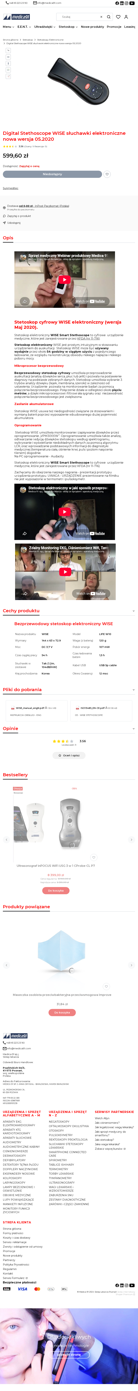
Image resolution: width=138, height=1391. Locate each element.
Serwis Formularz (14, 1278)
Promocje (9, 1251)
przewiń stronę (69, 1354)
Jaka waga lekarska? (107, 1144)
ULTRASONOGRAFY (62, 1182)
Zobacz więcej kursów (109, 1148)
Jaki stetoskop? (104, 1139)
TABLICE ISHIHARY (61, 1164)
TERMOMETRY (58, 1169)
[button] (108, 17)
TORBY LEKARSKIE (61, 1173)
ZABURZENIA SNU (61, 1195)
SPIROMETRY (58, 1160)
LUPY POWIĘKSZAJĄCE (18, 1199)
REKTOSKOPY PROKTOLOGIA (68, 1139)
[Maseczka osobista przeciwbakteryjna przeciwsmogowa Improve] (62, 953)
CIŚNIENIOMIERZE (15, 1151)
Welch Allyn (102, 1118)
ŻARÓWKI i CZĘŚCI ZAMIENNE (69, 1204)
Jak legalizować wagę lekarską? (114, 1127)
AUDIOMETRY (12, 1142)
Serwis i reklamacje (15, 1242)
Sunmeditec (10, 188)
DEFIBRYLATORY (14, 1160)
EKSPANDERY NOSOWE (19, 1173)
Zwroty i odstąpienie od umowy (23, 1246)
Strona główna (10, 39)
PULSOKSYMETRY (61, 1135)
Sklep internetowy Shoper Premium (125, 1293)
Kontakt (8, 1273)
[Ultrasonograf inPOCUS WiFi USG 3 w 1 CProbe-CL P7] (56, 823)
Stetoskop (28, 39)
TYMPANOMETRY (60, 1178)
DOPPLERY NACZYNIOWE (20, 1169)
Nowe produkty (12, 1255)
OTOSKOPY (56, 1130)
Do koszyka (56, 890)
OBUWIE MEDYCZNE (17, 1195)
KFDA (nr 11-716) (88, 338)
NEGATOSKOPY (59, 1121)
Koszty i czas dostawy (16, 1237)
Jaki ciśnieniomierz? (107, 1122)
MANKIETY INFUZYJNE (18, 1204)
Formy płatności (13, 1233)
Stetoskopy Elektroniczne (50, 39)
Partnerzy (9, 1260)
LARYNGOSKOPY (14, 1182)
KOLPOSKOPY (12, 1178)
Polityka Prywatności (16, 1264)
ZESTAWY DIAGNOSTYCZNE (67, 1199)
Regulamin (10, 1269)
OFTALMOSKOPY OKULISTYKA (69, 1126)
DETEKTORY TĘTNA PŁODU (20, 1164)
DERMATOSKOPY (14, 1155)
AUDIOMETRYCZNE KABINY (21, 1146)
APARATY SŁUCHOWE (17, 1137)
